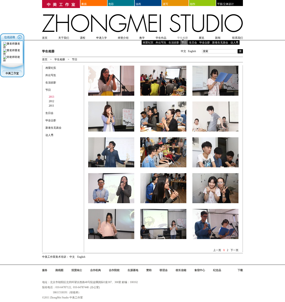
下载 (240, 270)
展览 (201, 37)
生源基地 (133, 270)
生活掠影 (174, 42)
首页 (44, 37)
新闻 (217, 37)
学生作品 (161, 37)
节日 (184, 42)
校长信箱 (181, 270)
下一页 (234, 250)
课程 (82, 37)
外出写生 (161, 42)
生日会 (193, 42)
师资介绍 (123, 37)
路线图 (59, 270)
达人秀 (234, 42)
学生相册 (182, 37)
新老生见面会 (220, 42)
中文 (183, 51)
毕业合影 (204, 42)
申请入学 (101, 37)
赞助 (149, 270)
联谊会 (164, 270)
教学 (142, 37)
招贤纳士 (76, 270)
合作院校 (114, 270)
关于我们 (63, 37)
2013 (51, 96)
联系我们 (237, 37)
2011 (51, 105)
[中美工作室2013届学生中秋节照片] (111, 67)
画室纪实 (148, 42)
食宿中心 (199, 270)
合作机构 (95, 270)
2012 (51, 101)
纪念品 (217, 270)
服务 (44, 270)
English (192, 51)
